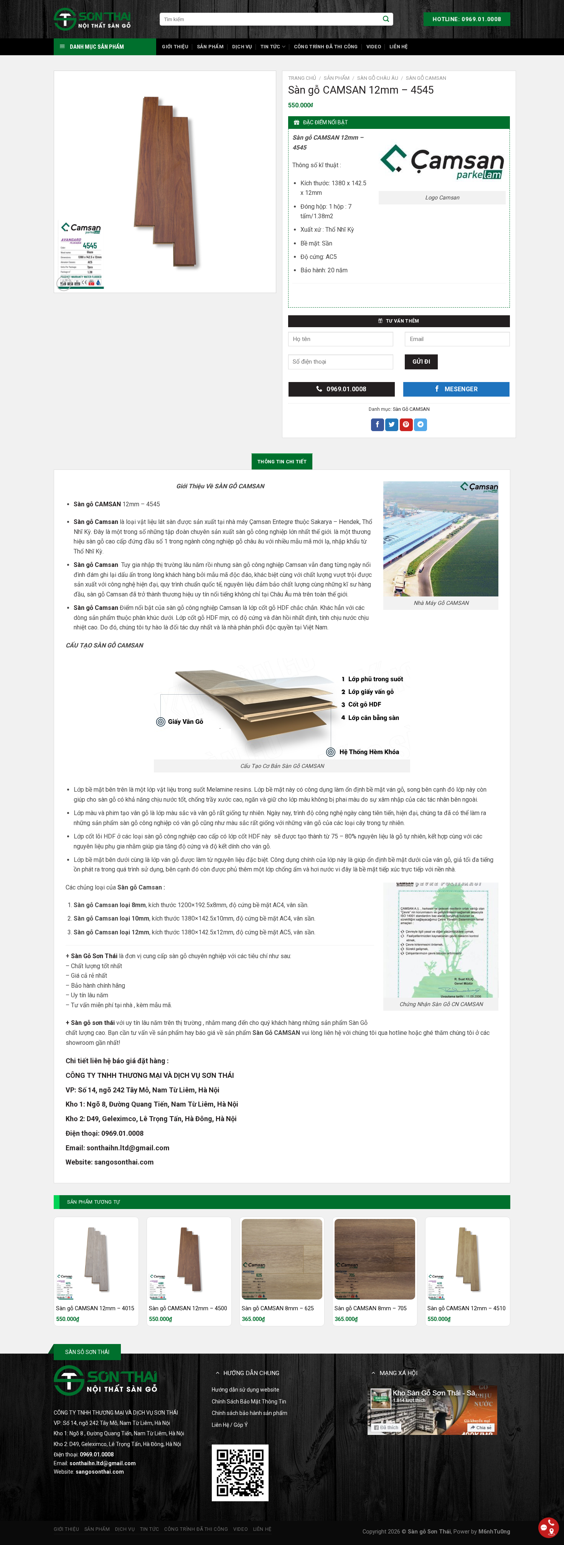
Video (373, 46)
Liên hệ (398, 46)
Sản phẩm (210, 46)
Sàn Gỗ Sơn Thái (94, 956)
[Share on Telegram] (420, 425)
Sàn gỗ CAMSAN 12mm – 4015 (95, 1308)
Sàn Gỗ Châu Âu (377, 78)
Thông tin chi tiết (282, 461)
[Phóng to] (63, 283)
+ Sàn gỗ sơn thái (90, 1022)
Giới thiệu (175, 46)
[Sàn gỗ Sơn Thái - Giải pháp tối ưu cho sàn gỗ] (92, 19)
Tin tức (270, 46)
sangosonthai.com (124, 1162)
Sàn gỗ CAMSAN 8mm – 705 (371, 1308)
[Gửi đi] (385, 19)
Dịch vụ (242, 46)
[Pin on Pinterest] (406, 425)
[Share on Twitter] (391, 425)
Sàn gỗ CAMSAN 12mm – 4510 (466, 1308)
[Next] (510, 1274)
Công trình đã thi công (326, 46)
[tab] (282, 461)
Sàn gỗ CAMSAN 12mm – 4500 (188, 1308)
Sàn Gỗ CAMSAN (426, 78)
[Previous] (54, 1274)
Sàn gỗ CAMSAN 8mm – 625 (278, 1308)
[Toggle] (217, 1372)
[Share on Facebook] (377, 425)
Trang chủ (302, 78)
